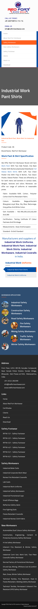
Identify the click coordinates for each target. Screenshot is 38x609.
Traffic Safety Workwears (26, 338)
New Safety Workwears (11, 47)
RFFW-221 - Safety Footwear (14, 438)
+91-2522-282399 (11, 380)
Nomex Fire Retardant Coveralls (15, 477)
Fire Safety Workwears (25, 325)
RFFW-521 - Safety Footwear (14, 452)
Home (5, 33)
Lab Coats (6, 482)
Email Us (8, 26)
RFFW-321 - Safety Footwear (14, 442)
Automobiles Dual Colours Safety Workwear (19, 530)
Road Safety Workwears (22, 318)
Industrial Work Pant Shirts (17, 269)
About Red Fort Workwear (12, 38)
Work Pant (5, 166)
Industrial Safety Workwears (19, 304)
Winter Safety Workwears (23, 344)
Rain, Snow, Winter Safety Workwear (17, 574)
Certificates (7, 408)
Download (6, 65)
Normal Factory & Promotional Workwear (18, 562)
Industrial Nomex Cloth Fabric (14, 518)
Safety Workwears (9, 42)
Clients (5, 56)
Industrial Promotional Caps (13, 495)
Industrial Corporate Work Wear (15, 472)
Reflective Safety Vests (11, 505)
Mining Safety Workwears (23, 331)
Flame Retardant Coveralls (13, 514)
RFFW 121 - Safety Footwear (14, 433)
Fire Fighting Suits (9, 509)
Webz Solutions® (33, 606)
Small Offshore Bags (10, 500)
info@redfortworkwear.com (14, 384)
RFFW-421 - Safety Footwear (14, 447)
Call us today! (11, 18)
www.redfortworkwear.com (14, 387)
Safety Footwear (9, 51)
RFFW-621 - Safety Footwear (14, 456)
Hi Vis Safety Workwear (12, 542)
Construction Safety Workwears (20, 312)
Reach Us (6, 60)
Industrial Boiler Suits (11, 468)
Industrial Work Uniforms (16, 275)
